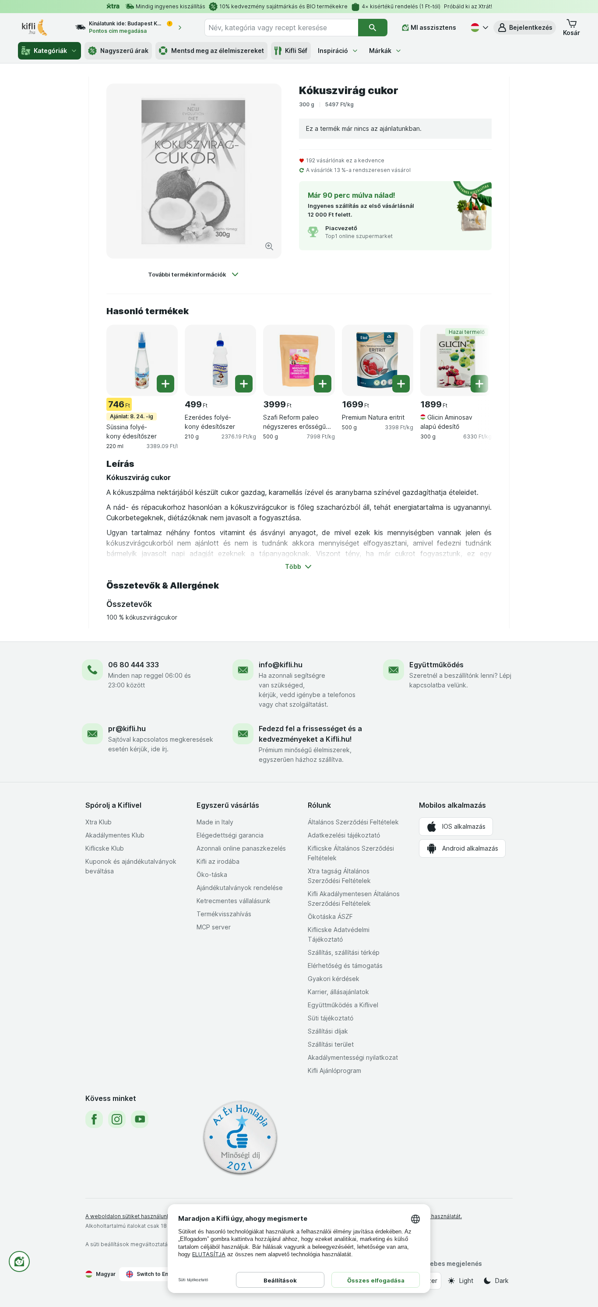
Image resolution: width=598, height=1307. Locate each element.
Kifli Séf (296, 50)
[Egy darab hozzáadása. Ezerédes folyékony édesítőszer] (244, 383)
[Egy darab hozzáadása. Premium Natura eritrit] (401, 383)
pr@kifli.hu (127, 728)
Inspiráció (333, 50)
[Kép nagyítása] (269, 246)
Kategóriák (50, 50)
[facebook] (94, 1119)
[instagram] (117, 1119)
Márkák (380, 50)
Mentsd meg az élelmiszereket (217, 50)
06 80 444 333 (133, 664)
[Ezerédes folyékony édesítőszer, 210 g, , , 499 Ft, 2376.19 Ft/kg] (220, 360)
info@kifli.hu (281, 664)
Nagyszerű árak (124, 50)
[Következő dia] (474, 359)
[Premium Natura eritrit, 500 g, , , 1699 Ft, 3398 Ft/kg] (377, 360)
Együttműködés (436, 664)
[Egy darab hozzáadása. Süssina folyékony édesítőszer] (165, 383)
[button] (524, 28)
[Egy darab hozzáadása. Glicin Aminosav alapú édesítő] (479, 383)
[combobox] (281, 27)
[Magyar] (478, 27)
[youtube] (139, 1119)
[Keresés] (372, 27)
